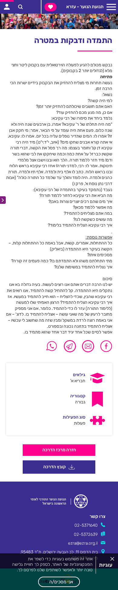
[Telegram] (70, 346)
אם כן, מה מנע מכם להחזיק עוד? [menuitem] (84, 112)
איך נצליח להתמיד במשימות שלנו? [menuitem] (83, 267)
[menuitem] (59, 378)
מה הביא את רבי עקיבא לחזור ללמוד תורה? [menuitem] (75, 195)
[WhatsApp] (52, 346)
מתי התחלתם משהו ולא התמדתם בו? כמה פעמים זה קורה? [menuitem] (61, 261)
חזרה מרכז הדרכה (59, 449)
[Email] (88, 346)
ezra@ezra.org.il (83, 543)
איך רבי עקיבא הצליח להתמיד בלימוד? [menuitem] (80, 225)
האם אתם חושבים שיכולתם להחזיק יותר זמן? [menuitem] (74, 106)
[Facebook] (104, 346)
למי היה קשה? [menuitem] (100, 100)
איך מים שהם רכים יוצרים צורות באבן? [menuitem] (80, 201)
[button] (59, 582)
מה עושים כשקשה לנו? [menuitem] (92, 219)
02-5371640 (86, 525)
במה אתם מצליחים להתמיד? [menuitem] (88, 213)
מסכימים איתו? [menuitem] (99, 254)
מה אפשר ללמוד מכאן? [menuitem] (92, 207)
